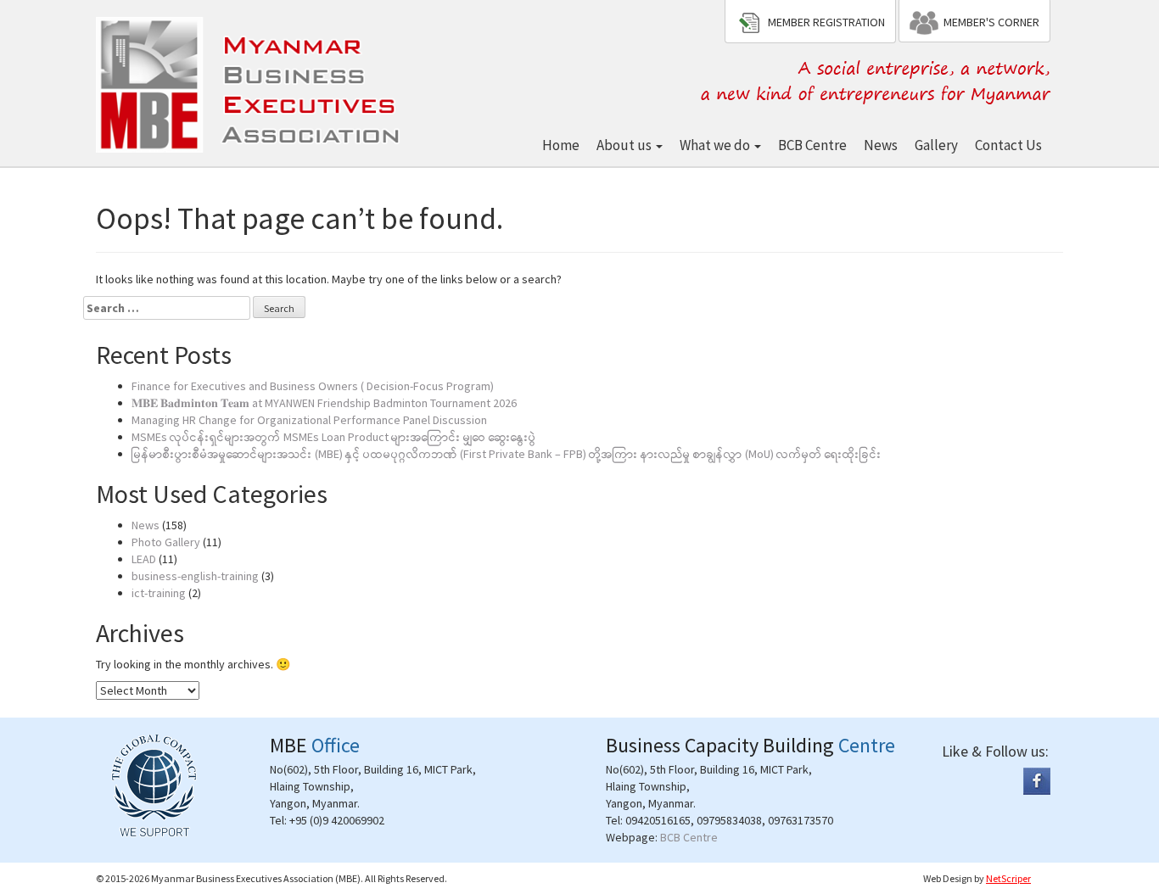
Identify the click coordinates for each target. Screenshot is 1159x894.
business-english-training (195, 576)
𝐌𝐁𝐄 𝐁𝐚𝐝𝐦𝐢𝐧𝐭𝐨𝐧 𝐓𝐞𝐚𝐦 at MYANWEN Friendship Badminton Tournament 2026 (324, 403)
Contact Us (1008, 145)
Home (561, 145)
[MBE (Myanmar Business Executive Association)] (251, 82)
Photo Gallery (166, 542)
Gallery (936, 145)
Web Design (947, 878)
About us (625, 145)
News (881, 145)
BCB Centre (812, 145)
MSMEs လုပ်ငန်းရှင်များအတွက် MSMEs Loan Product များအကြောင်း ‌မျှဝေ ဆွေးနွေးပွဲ (334, 436)
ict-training (159, 593)
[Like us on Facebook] (1036, 780)
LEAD (144, 559)
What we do (716, 145)
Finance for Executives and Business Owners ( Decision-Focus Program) (313, 386)
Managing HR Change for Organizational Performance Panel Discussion (309, 419)
